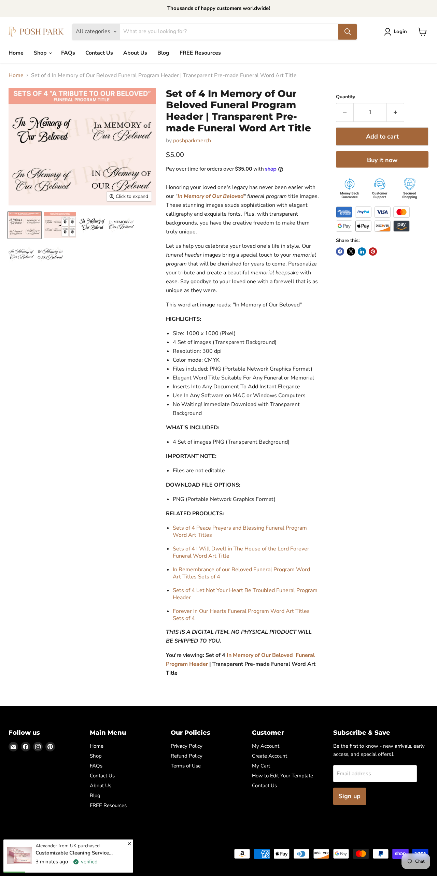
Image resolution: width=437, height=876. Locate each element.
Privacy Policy (186, 746)
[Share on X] (351, 251)
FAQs (68, 53)
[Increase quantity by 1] (395, 112)
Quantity (345, 97)
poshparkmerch (192, 140)
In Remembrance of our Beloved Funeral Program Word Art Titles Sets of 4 (241, 573)
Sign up (350, 796)
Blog (163, 53)
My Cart (261, 765)
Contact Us (99, 53)
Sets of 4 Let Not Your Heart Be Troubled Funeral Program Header (245, 594)
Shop (41, 53)
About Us (135, 53)
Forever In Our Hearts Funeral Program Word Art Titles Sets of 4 (241, 614)
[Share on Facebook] (340, 251)
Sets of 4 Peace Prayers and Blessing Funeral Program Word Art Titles (240, 531)
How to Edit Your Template (282, 775)
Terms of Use (186, 765)
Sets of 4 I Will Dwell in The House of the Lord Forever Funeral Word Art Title (241, 552)
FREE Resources (200, 53)
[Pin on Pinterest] (373, 251)
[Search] (347, 32)
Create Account (269, 755)
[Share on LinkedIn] (362, 251)
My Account (265, 746)
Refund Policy (186, 755)
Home (16, 53)
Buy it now (382, 160)
